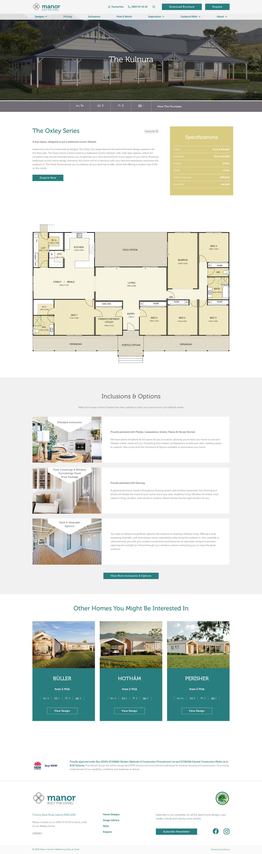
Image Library (111, 820)
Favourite (150, 131)
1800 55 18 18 (63, 822)
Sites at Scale (72, 850)
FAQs (106, 826)
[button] (154, 6)
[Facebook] (216, 831)
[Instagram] (227, 831)
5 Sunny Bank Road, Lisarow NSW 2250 (54, 814)
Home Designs (111, 814)
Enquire (107, 831)
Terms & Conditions (220, 850)
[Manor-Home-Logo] (46, 7)
